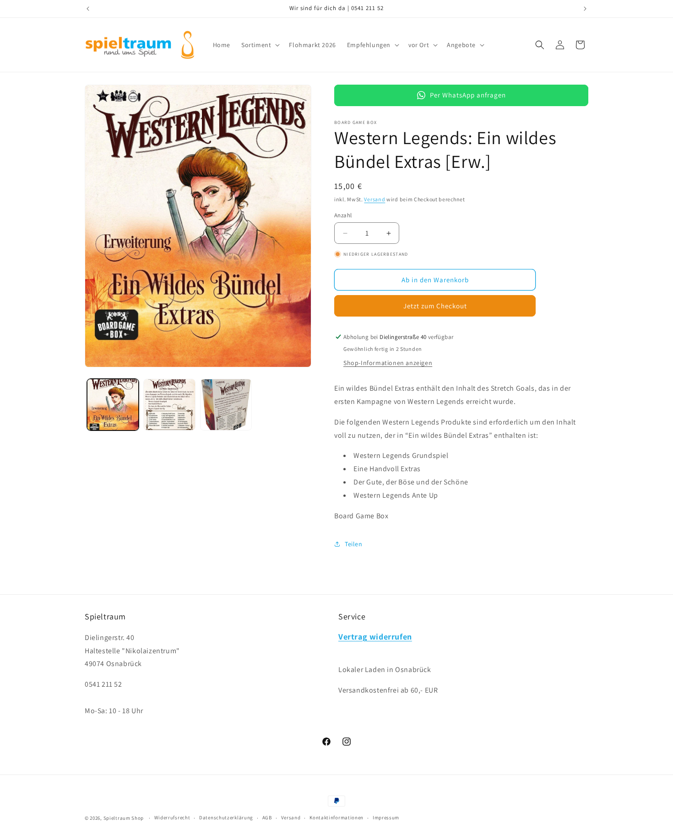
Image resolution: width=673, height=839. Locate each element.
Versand (374, 199)
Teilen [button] (354, 544)
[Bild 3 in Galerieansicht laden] (226, 404)
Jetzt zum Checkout (435, 305)
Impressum (386, 817)
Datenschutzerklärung (226, 817)
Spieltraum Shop (123, 818)
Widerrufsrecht (172, 817)
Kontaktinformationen (336, 817)
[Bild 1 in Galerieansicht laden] (113, 404)
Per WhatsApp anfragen (468, 95)
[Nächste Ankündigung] (585, 8)
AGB (267, 817)
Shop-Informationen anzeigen (387, 363)
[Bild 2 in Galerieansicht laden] (169, 404)
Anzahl (343, 215)
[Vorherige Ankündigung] (88, 8)
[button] (259, 44)
